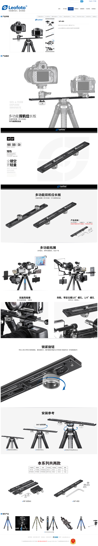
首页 (59, 8)
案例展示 (76, 8)
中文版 (94, 1)
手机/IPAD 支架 (80, 16)
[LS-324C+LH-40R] (52, 523)
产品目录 (71, 8)
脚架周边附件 (67, 16)
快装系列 (88, 16)
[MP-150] (66, 523)
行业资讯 (88, 8)
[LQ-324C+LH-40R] (22, 523)
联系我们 (94, 8)
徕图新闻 (82, 8)
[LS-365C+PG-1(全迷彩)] (37, 523)
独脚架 (94, 16)
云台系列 (47, 16)
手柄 (73, 16)
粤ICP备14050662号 (42, 541)
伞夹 (60, 16)
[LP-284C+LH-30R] (81, 523)
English (90, 1)
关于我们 (65, 8)
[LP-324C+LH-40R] (8, 523)
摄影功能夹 (54, 16)
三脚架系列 (40, 16)
